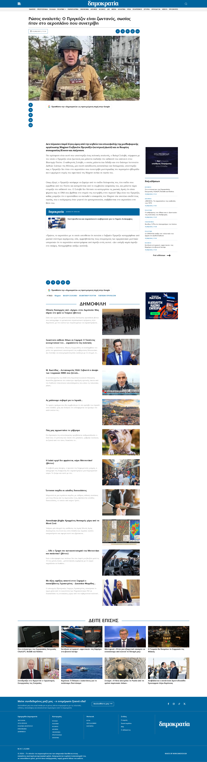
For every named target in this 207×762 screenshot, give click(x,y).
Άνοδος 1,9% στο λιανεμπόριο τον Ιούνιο (161, 224)
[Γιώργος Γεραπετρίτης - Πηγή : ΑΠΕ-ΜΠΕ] (121, 593)
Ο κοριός (124, 720)
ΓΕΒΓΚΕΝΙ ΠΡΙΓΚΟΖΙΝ (107, 296)
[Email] (137, 31)
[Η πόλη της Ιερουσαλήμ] (121, 412)
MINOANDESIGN (180, 754)
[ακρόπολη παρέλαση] (121, 322)
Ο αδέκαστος (126, 730)
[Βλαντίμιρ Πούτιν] (38, 668)
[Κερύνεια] (81, 668)
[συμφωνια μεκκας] (168, 636)
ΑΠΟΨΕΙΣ (148, 198)
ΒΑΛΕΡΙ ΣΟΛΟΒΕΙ (70, 296)
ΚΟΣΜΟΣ (148, 187)
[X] (123, 31)
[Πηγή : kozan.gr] (121, 472)
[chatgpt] (38, 636)
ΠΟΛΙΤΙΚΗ (148, 210)
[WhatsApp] (132, 31)
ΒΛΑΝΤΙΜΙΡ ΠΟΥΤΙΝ (87, 296)
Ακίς (122, 727)
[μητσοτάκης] (121, 562)
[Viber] (127, 31)
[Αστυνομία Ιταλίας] (81, 636)
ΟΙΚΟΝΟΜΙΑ (149, 222)
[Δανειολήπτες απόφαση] (121, 502)
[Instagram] (174, 704)
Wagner (58, 296)
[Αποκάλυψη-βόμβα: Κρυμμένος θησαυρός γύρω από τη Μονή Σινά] (121, 532)
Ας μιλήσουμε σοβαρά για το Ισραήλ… (64, 400)
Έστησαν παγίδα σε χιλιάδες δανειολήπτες (66, 491)
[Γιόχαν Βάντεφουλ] (125, 636)
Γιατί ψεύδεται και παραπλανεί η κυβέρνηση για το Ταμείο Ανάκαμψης (100, 219)
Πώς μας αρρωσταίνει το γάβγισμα (63, 430)
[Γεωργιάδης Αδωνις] (121, 352)
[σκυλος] (121, 442)
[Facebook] (118, 31)
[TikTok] (179, 704)
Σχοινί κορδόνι (126, 723)
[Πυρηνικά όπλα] (125, 668)
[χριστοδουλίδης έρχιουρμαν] (168, 668)
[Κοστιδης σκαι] (121, 382)
